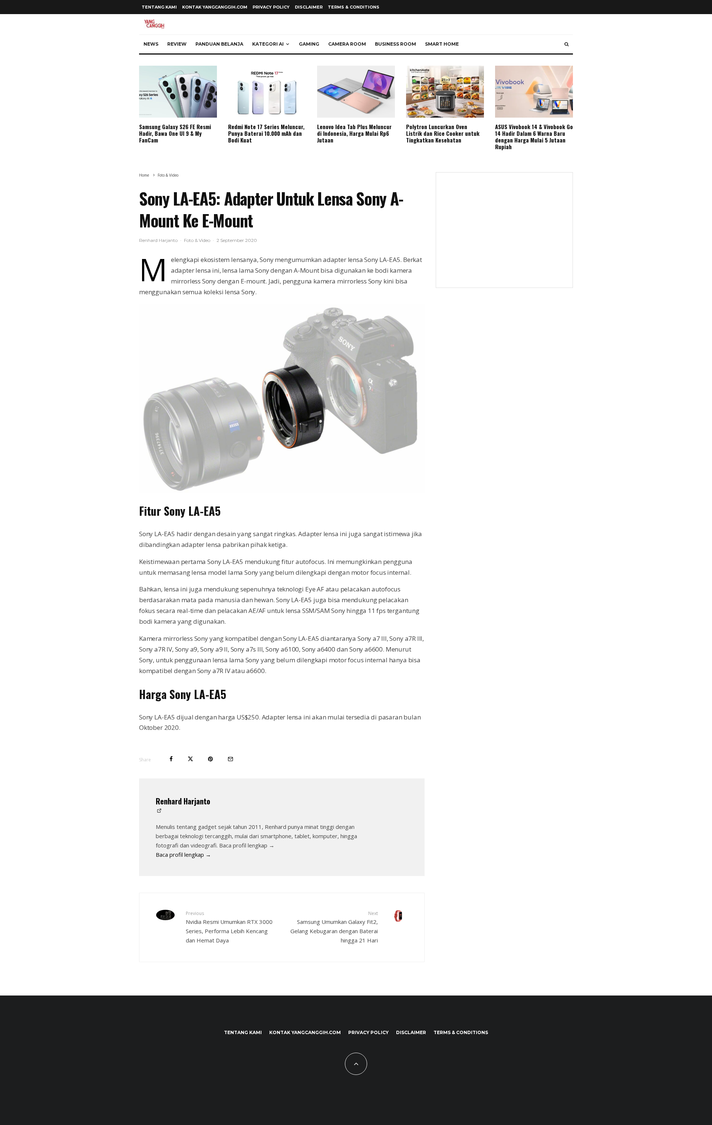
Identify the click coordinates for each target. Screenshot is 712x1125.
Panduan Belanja (219, 44)
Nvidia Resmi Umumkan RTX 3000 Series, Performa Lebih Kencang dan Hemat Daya (229, 927)
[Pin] (210, 759)
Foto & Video (197, 240)
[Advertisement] (504, 230)
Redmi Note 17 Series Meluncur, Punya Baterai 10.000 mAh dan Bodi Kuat (266, 133)
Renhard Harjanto (158, 240)
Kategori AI (268, 44)
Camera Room (347, 44)
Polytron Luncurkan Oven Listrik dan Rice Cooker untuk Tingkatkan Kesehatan (442, 133)
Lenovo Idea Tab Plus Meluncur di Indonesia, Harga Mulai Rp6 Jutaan (354, 133)
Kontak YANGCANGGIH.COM (214, 7)
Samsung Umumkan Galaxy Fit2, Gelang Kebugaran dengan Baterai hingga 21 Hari (334, 927)
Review (177, 44)
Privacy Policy (271, 7)
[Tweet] (190, 759)
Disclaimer (309, 7)
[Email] (230, 759)
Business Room (395, 44)
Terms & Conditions (353, 7)
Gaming (309, 44)
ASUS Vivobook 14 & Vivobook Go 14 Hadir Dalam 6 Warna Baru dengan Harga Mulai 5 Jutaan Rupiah (534, 136)
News (151, 44)
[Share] (171, 759)
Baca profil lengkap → (183, 854)
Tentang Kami (159, 7)
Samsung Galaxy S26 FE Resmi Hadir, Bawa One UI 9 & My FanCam (175, 133)
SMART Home (442, 44)
